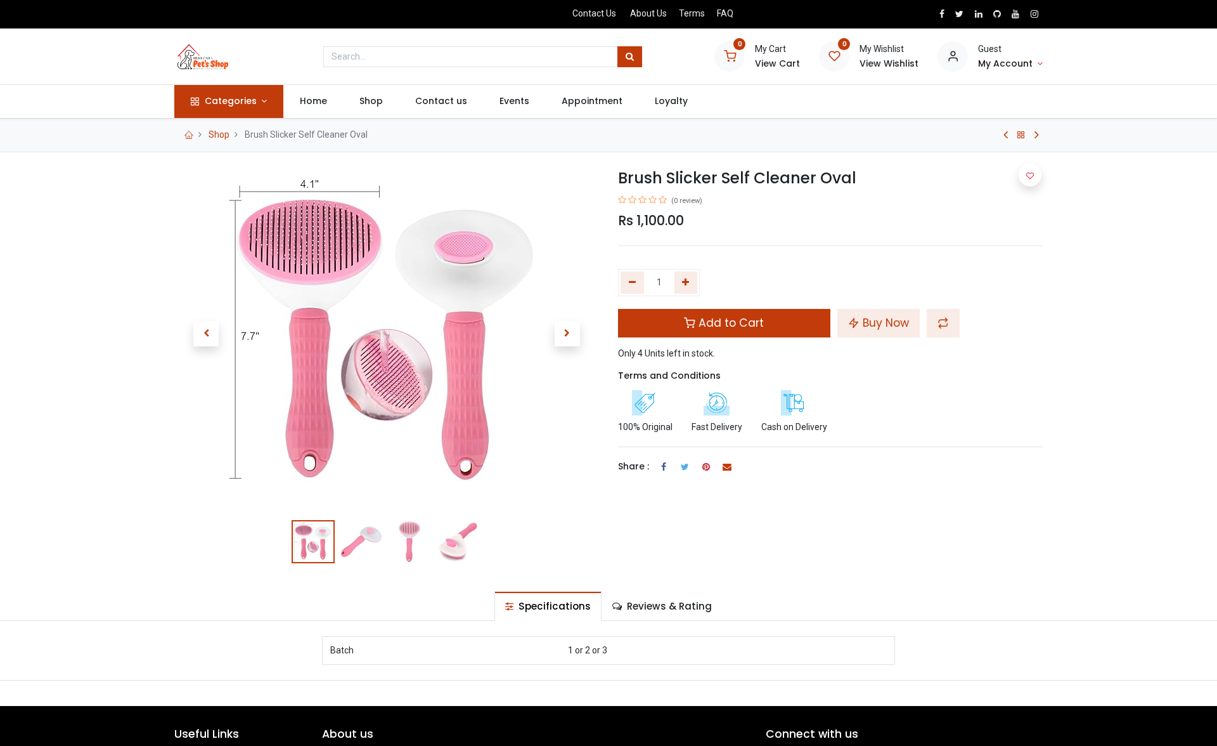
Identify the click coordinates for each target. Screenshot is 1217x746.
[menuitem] (313, 101)
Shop (219, 134)
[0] (729, 56)
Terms (692, 13)
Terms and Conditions (669, 375)
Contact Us (594, 13)
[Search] (629, 57)
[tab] (548, 606)
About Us (648, 13)
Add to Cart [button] (729, 322)
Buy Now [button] (884, 322)
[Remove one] (632, 283)
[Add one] (686, 283)
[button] (206, 334)
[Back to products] (1021, 135)
